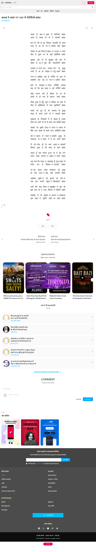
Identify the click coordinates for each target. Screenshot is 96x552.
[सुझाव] (4, 28)
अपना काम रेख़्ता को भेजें (8, 491)
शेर (41, 11)
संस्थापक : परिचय (52, 479)
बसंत (52, 226)
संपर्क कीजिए (51, 483)
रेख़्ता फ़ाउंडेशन (52, 475)
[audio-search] (92, 7)
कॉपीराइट (57, 535)
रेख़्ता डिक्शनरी (6, 506)
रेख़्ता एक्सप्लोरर (52, 491)
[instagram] (52, 528)
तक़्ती (3, 483)
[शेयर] (91, 28)
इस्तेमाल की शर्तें (49, 535)
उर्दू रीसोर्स (4, 487)
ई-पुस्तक (57, 11)
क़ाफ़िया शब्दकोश (6, 479)
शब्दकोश (46, 11)
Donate (84, 2)
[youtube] (48, 528)
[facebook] (39, 528)
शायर (37, 11)
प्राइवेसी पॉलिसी (40, 535)
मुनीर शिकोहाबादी (6, 20)
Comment (87, 399)
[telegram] (57, 528)
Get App (91, 2)
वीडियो (52, 11)
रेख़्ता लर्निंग (51, 506)
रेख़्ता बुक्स (4, 510)
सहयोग (3, 475)
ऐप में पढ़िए (48, 544)
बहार (43, 226)
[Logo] (8, 3)
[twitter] (43, 528)
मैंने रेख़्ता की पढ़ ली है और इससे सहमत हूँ (43, 463)
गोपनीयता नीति (39, 463)
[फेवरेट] (86, 28)
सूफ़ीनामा (50, 502)
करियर (50, 487)
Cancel (78, 399)
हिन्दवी (3, 502)
